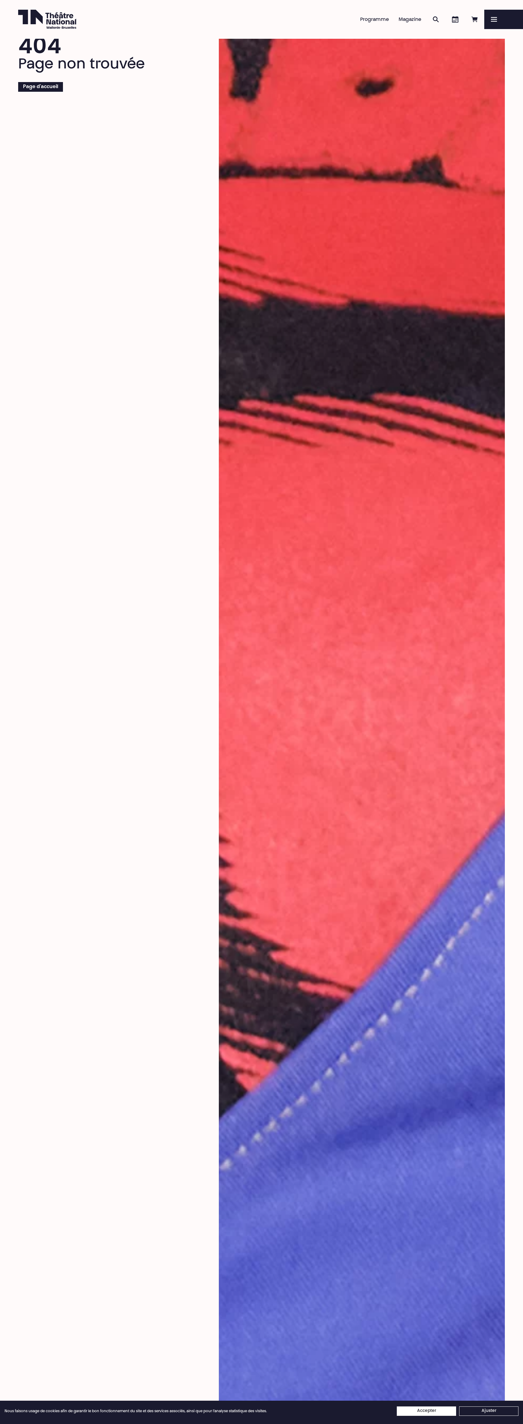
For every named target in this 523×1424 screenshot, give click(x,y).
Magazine (410, 19)
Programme (374, 19)
